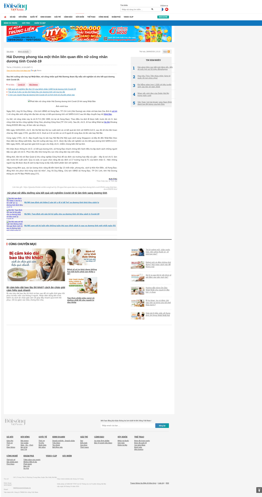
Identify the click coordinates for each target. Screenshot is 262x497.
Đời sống (23, 17)
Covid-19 (21, 84)
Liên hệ (161, 483)
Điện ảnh (83, 443)
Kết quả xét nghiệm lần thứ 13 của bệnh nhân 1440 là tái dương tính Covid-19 (42, 89)
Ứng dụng (10, 464)
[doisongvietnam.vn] (15, 422)
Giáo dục (10, 441)
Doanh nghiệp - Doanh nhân (63, 441)
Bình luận (42, 445)
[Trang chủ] (5, 16)
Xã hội (12, 17)
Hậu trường (138, 449)
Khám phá (116, 17)
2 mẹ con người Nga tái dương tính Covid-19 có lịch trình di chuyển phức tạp (41, 95)
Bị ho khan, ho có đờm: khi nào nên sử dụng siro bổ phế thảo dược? (158, 302)
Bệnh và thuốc (23, 52)
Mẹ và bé (24, 447)
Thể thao (91, 17)
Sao (81, 441)
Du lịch (26, 468)
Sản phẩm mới (12, 462)
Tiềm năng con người (31, 459)
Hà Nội (107, 122)
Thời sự (10, 443)
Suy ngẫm (24, 443)
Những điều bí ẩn (30, 462)
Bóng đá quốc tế (140, 443)
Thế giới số (11, 459)
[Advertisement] (151, 155)
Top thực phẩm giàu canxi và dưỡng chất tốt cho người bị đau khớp (80, 300)
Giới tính (121, 443)
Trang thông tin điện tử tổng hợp (143, 483)
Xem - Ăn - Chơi (27, 445)
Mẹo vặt (26, 466)
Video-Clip (128, 17)
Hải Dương (33, 84)
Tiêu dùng (56, 443)
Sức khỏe (80, 17)
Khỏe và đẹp (122, 445)
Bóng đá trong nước (142, 441)
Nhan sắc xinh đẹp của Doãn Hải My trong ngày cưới (151, 94)
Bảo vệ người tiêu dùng (103, 443)
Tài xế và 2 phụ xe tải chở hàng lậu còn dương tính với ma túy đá (36, 92)
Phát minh (27, 464)
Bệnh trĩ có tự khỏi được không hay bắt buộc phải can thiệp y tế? (82, 271)
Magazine (163, 17)
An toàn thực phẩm (101, 441)
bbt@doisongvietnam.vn (22, 488)
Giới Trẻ (24, 449)
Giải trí (57, 17)
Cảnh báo (68, 17)
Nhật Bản (108, 114)
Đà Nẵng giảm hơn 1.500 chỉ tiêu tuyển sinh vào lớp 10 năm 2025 (152, 85)
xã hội (114, 111)
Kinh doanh (46, 17)
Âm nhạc (83, 445)
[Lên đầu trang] (259, 490)
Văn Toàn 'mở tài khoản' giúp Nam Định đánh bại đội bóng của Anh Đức (152, 103)
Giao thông (11, 447)
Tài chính (56, 445)
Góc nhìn (67, 456)
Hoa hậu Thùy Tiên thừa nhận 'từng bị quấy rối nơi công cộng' (151, 77)
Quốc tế (33, 17)
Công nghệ (103, 17)
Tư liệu (41, 443)
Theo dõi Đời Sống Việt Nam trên (18, 71)
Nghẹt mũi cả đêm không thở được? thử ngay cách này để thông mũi (158, 264)
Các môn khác (139, 445)
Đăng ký (162, 425)
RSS (165, 52)
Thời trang (84, 447)
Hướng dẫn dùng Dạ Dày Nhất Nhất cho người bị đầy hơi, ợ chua (157, 290)
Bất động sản (57, 447)
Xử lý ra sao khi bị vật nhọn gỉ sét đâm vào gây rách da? (158, 276)
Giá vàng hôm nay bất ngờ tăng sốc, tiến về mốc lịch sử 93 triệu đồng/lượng (153, 68)
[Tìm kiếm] (152, 9)
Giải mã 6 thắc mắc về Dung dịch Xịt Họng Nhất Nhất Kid (158, 314)
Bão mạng (25, 441)
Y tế (8, 445)
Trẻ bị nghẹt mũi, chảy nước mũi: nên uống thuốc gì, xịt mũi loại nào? (158, 251)
